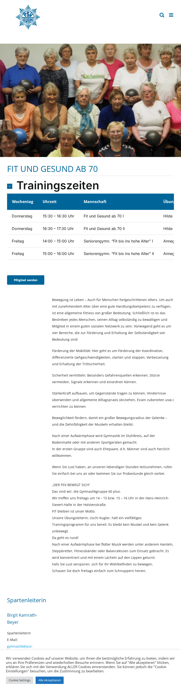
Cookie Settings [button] (19, 680)
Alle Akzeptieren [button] (49, 680)
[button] (90, 186)
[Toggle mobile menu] (171, 15)
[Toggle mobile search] (162, 15)
